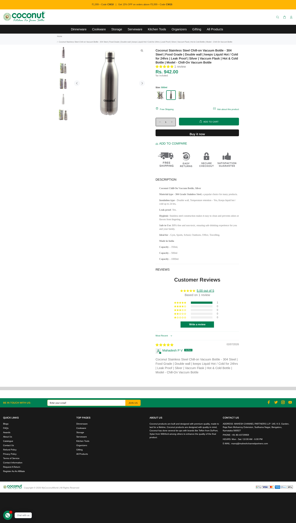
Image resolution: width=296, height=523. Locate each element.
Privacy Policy (9, 454)
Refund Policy (9, 449)
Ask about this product (228, 109)
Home (59, 36)
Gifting (79, 449)
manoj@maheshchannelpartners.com (249, 443)
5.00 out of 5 (205, 290)
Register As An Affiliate (14, 471)
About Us (7, 436)
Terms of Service (11, 458)
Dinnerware (82, 424)
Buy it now (197, 134)
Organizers (81, 445)
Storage (80, 432)
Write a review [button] (197, 324)
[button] (165, 66)
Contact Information (12, 462)
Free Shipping (167, 109)
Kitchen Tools (82, 441)
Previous (77, 83)
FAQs (5, 428)
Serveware (81, 436)
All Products (82, 454)
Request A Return (11, 467)
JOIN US (133, 403)
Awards (6, 432)
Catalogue (8, 441)
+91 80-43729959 (240, 435)
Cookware (81, 428)
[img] (164, 345)
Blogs (5, 424)
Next (142, 83)
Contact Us (8, 445)
